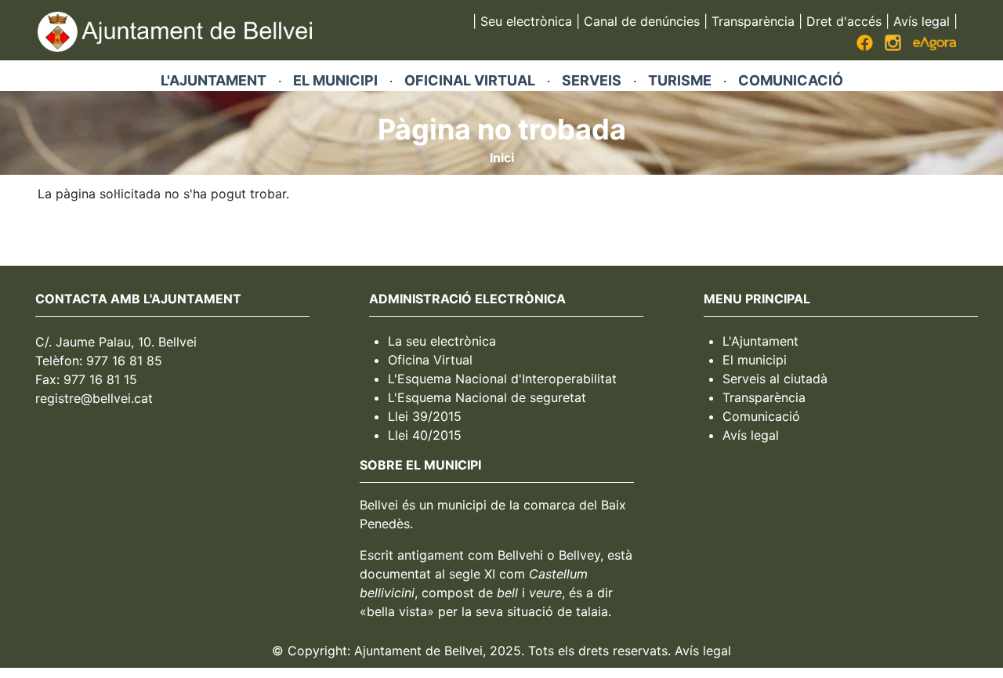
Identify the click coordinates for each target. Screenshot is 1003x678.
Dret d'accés (844, 21)
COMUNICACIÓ (790, 80)
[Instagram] (893, 46)
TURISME (680, 80)
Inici (502, 157)
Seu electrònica (526, 21)
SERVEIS (591, 80)
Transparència (753, 21)
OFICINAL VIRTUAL (469, 80)
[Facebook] (864, 46)
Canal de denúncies (642, 21)
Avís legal (921, 21)
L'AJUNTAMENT (213, 80)
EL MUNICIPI (335, 80)
